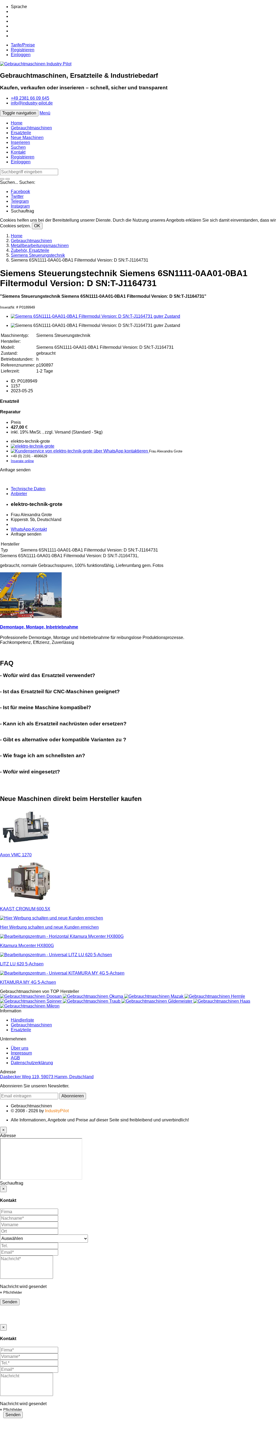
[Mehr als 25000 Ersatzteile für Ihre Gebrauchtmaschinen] (32, 446)
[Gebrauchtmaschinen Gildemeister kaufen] (157, 1001)
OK (37, 226)
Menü (44, 113)
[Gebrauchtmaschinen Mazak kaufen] (154, 996)
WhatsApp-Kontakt (29, 529)
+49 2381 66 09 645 (30, 98)
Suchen (18, 147)
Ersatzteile (21, 132)
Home (16, 123)
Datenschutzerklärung (32, 1062)
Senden (9, 1302)
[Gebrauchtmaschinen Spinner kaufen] (31, 1001)
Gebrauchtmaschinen (31, 128)
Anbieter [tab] (19, 493)
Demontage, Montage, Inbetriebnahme (39, 627)
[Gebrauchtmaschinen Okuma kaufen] (93, 996)
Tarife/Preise (23, 45)
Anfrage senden (26, 534)
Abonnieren (72, 1096)
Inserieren (20, 142)
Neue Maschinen (27, 137)
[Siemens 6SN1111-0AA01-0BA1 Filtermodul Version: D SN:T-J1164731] (95, 316)
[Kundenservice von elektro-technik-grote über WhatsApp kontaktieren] (80, 451)
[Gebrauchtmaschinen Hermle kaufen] (214, 996)
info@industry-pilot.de (32, 103)
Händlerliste (22, 1020)
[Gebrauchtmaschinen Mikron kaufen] (30, 1006)
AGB (15, 1058)
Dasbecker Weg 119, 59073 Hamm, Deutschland (47, 1076)
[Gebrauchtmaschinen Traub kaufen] (92, 1001)
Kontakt (18, 152)
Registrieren (22, 50)
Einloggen (21, 54)
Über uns (19, 1048)
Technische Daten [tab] (28, 488)
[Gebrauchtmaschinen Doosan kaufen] (31, 996)
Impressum (21, 1053)
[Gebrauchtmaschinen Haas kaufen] (221, 1001)
